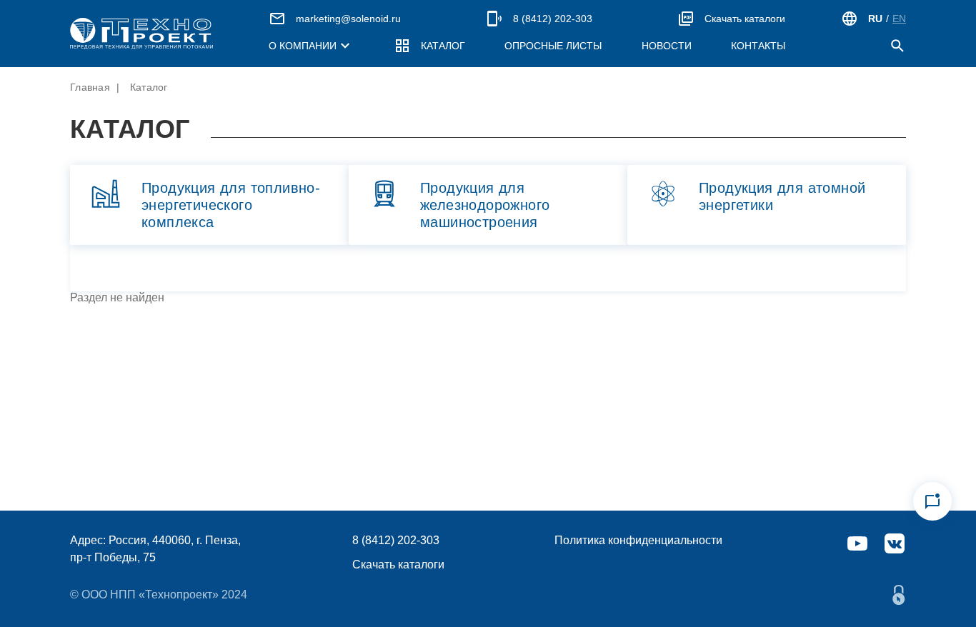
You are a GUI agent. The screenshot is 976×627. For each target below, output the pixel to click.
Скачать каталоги (744, 18)
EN (899, 18)
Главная (90, 87)
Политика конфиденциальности (638, 540)
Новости (667, 45)
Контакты (758, 45)
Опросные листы (553, 45)
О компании (303, 45)
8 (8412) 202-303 (552, 18)
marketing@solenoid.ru (348, 18)
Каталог (443, 45)
